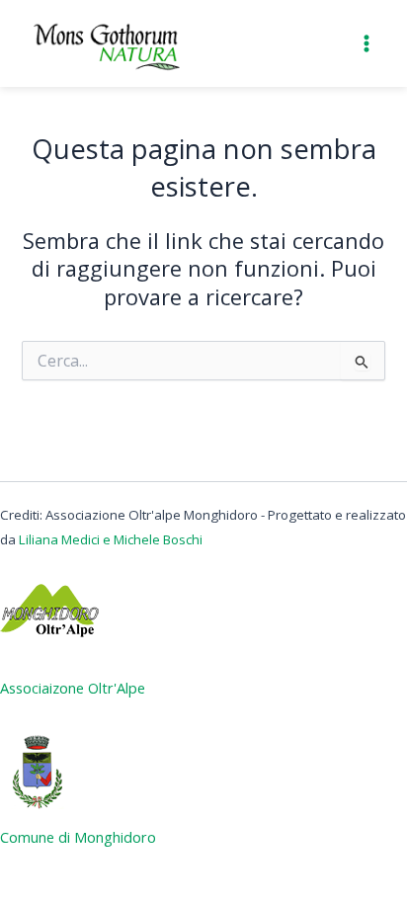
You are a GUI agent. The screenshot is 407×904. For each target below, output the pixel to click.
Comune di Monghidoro (78, 837)
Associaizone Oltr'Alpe (72, 688)
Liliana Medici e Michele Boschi (111, 539)
